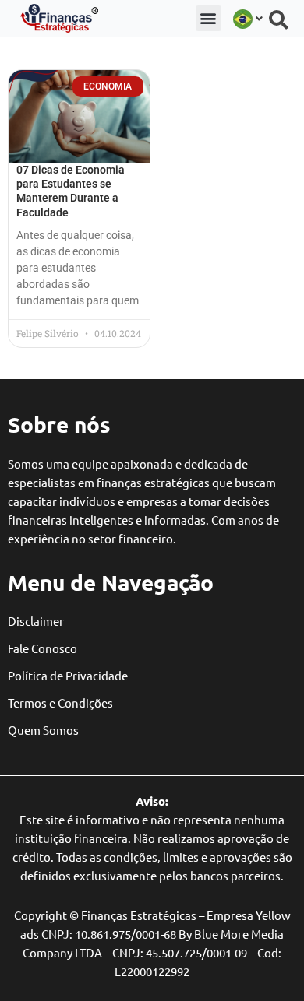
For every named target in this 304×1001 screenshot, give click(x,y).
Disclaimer (36, 620)
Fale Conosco (42, 648)
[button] (208, 18)
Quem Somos (43, 729)
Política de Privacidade (68, 675)
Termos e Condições (60, 702)
